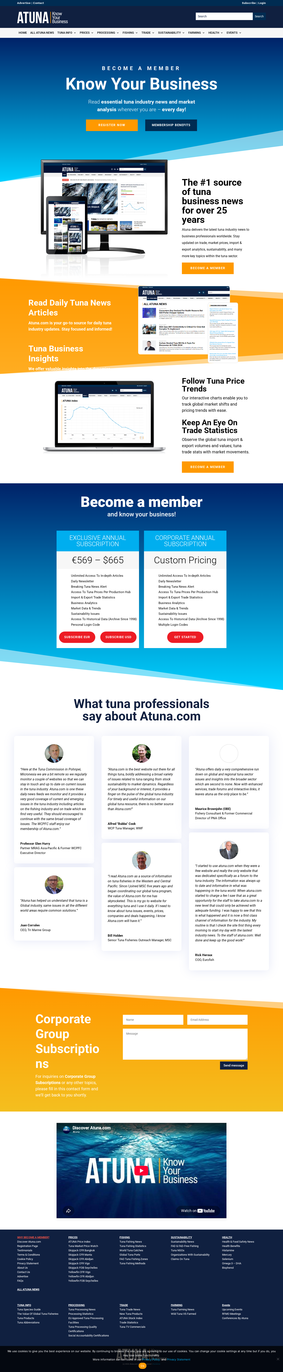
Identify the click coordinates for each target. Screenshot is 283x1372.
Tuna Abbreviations (28, 1322)
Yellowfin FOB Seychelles (83, 1280)
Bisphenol (228, 1267)
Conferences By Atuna (235, 1318)
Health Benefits (231, 1246)
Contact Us (23, 1272)
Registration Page (27, 1246)
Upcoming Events (232, 1309)
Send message (234, 1065)
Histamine (228, 1250)
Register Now (111, 125)
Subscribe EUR (77, 637)
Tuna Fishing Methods (132, 1263)
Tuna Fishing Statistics (133, 1246)
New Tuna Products (131, 1313)
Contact (38, 3)
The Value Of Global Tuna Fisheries (37, 1313)
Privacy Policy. (151, 1359)
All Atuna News (42, 32)
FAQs (20, 1280)
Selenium (227, 1259)
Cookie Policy (25, 1259)
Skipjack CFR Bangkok (81, 1250)
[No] (278, 1359)
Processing (106, 32)
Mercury (227, 1254)
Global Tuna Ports (130, 1254)
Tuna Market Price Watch (83, 1246)
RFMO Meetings (231, 1313)
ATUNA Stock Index (131, 1318)
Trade (146, 32)
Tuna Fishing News (131, 1241)
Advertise (24, 3)
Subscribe (249, 3)
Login (262, 3)
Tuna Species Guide (29, 1309)
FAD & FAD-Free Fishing (184, 1246)
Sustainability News (182, 1241)
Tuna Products (25, 1318)
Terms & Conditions (28, 1254)
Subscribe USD (118, 637)
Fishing (128, 32)
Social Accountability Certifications (88, 1335)
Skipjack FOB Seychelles (83, 1267)
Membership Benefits (171, 125)
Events (232, 32)
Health (213, 32)
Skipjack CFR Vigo (79, 1263)
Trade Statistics (129, 1322)
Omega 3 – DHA (231, 1263)
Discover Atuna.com (29, 1241)
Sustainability (169, 32)
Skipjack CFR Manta (80, 1254)
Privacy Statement (28, 1263)
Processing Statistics (80, 1313)
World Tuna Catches (131, 1250)
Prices (85, 32)
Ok (142, 1365)
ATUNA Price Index (79, 1241)
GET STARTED (185, 637)
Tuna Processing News (82, 1309)
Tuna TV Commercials (132, 1326)
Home (23, 32)
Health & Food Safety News (238, 1241)
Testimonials (24, 1250)
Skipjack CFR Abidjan (80, 1259)
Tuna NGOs (177, 1250)
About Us (22, 1267)
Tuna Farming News (182, 1309)
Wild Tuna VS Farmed (183, 1313)
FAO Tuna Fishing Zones (134, 1259)
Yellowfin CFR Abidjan (81, 1276)
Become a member (207, 268)
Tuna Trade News (130, 1309)
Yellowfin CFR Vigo (79, 1272)
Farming (194, 32)
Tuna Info (64, 32)
